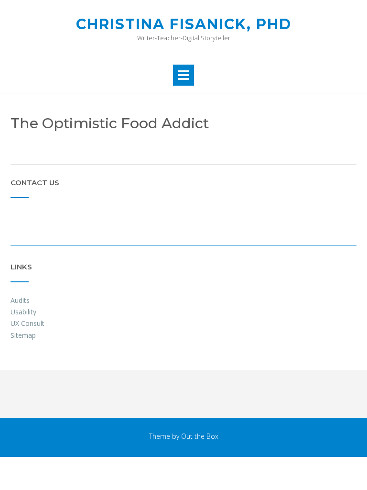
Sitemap (23, 335)
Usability (23, 311)
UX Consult (27, 323)
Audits (20, 300)
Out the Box (199, 436)
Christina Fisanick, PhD (183, 24)
